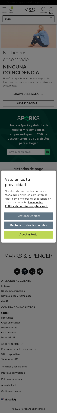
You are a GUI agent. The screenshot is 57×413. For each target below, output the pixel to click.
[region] (28, 206)
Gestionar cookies (28, 216)
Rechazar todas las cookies (28, 225)
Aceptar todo (28, 234)
